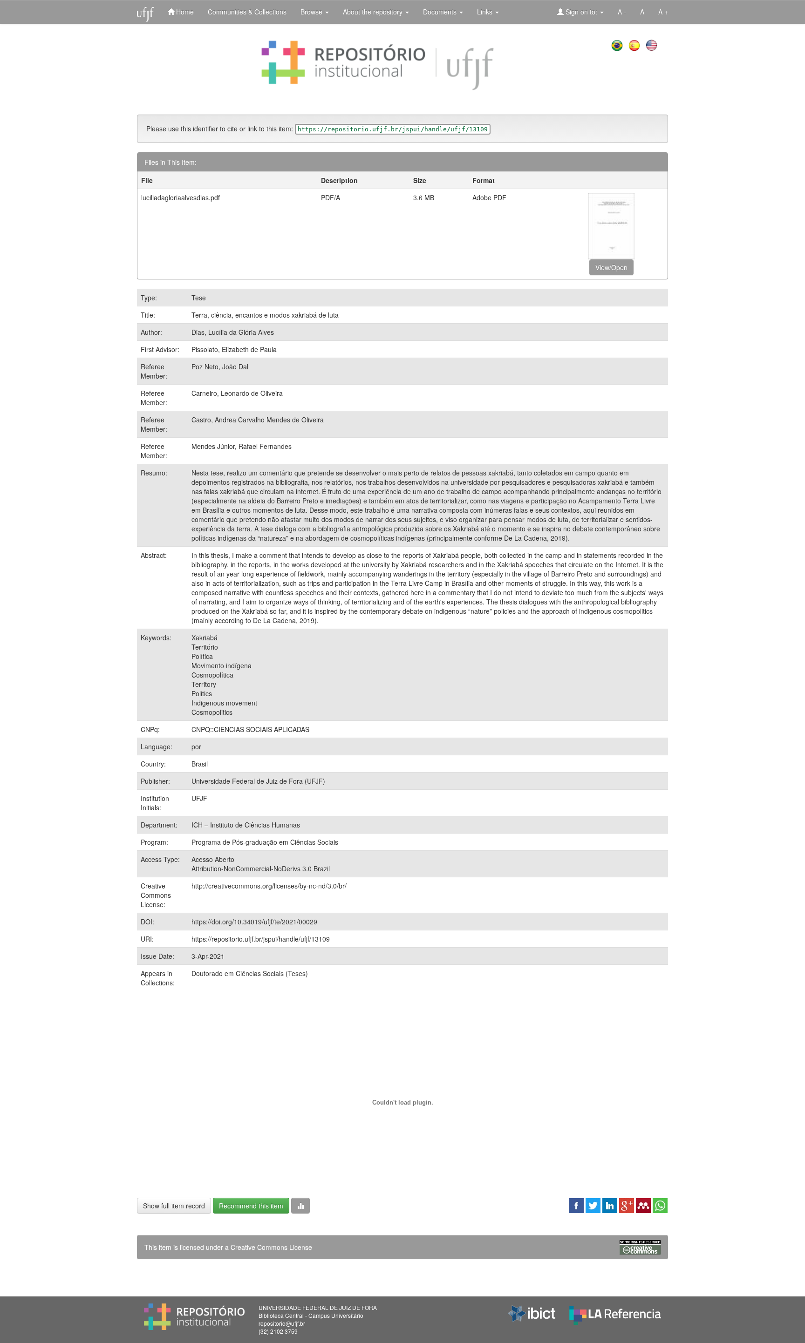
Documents (440, 11)
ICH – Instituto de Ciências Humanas (245, 824)
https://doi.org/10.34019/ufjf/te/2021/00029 (254, 921)
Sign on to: (581, 11)
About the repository (373, 11)
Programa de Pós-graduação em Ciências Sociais (264, 842)
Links (485, 11)
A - (622, 11)
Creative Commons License (271, 1247)
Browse (312, 11)
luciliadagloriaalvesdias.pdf (180, 197)
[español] (635, 44)
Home (184, 11)
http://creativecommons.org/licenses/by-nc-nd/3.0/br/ (269, 885)
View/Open (611, 267)
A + (663, 11)
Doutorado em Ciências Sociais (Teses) (249, 973)
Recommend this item (251, 1205)
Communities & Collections (247, 11)
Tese (198, 297)
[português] (618, 44)
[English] (652, 44)
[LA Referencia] (615, 1313)
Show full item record (174, 1205)
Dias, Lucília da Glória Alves (232, 332)
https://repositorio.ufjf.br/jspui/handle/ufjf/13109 (260, 938)
